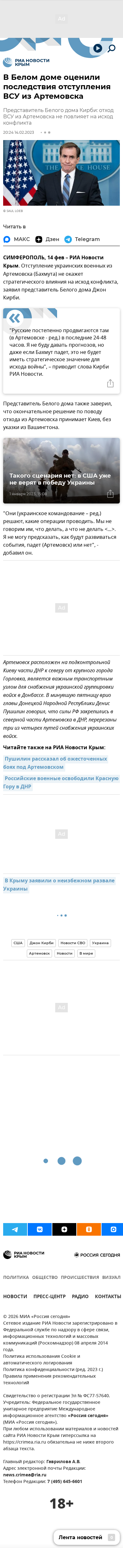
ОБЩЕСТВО (45, 1277)
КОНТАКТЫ (108, 1297)
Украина (100, 943)
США (18, 943)
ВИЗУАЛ (111, 1277)
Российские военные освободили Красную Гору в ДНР (61, 783)
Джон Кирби (42, 943)
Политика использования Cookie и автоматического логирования (41, 1360)
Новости (65, 953)
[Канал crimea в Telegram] (15, 1229)
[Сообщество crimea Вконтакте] (40, 1229)
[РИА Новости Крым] (26, 62)
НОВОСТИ (15, 1297)
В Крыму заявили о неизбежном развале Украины (59, 885)
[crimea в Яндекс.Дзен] (64, 1229)
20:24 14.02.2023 (18, 132)
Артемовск (39, 953)
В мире (86, 953)
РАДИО (80, 1297)
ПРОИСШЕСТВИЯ (80, 1277)
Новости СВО (73, 943)
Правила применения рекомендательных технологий (49, 1380)
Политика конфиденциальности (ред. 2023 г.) (53, 1370)
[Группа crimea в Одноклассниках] (89, 1229)
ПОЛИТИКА (16, 1277)
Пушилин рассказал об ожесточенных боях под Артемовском (55, 763)
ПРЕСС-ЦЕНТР (49, 1297)
